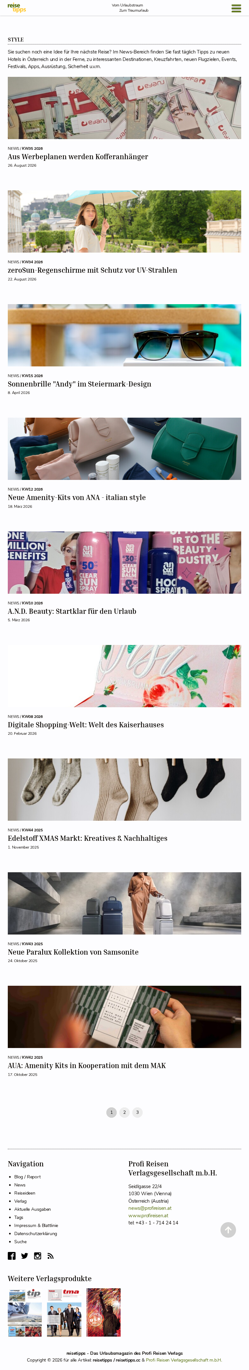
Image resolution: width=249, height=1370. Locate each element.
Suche (20, 1242)
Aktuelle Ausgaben (32, 1209)
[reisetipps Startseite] (17, 8)
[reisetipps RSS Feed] (50, 1255)
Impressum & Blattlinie (36, 1225)
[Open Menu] (236, 8)
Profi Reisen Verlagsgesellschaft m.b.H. (184, 1360)
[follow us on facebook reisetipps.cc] (12, 1255)
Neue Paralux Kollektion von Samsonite (73, 952)
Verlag (20, 1201)
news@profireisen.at (149, 1208)
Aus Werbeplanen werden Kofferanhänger (78, 156)
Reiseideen (24, 1193)
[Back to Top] (228, 1230)
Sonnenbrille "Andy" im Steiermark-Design (79, 384)
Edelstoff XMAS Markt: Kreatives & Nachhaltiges (88, 838)
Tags (18, 1217)
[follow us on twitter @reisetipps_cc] (25, 1255)
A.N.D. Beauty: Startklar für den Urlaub (72, 611)
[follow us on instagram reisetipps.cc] (38, 1255)
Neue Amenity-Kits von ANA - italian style (77, 497)
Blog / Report (27, 1177)
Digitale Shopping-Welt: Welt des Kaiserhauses (86, 725)
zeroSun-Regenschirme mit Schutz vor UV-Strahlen (92, 270)
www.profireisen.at (148, 1215)
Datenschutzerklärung (35, 1234)
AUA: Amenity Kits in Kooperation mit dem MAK (87, 1065)
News (20, 1185)
